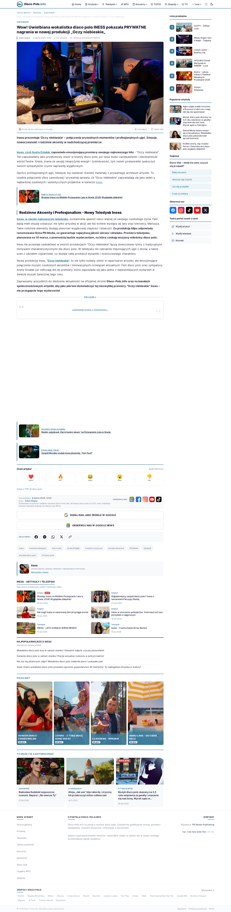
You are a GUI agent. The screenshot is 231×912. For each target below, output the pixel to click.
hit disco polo (48, 555)
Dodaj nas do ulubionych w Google (37, 129)
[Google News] (131, 499)
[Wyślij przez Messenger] (44, 537)
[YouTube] (152, 499)
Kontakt (180, 240)
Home (78, 4)
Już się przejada (180, 186)
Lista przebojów (178, 16)
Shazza (60, 896)
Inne (198, 4)
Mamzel (96, 896)
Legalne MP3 (23, 871)
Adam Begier (24, 38)
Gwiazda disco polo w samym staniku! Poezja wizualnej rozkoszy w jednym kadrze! (60, 656)
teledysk (147, 548)
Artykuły (93, 4)
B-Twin (32, 900)
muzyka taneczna (116, 548)
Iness (99, 182)
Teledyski (111, 4)
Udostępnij (142, 129)
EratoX (21, 896)
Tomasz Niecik (46, 900)
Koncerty (141, 4)
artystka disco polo (27, 555)
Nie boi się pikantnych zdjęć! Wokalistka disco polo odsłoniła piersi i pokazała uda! (60, 661)
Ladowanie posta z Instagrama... (90, 309)
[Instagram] (145, 499)
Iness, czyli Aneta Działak (33, 152)
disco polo (57, 548)
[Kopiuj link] (70, 537)
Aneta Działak (73, 548)
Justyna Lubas (110, 896)
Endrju (135, 896)
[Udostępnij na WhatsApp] (53, 537)
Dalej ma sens (179, 172)
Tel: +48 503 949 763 (198, 831)
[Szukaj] (206, 4)
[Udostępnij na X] (61, 537)
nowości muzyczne (93, 548)
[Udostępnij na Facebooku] (36, 537)
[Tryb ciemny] (211, 4)
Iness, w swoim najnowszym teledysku (42, 219)
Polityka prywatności (198, 909)
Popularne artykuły (180, 99)
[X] (205, 210)
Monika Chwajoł (198, 896)
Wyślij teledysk (183, 233)
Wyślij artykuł (182, 226)
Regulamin (182, 909)
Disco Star (22, 864)
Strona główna (23, 12)
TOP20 (157, 4)
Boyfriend (60, 900)
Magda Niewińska (35, 896)
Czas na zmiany (180, 193)
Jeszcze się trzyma (182, 179)
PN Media (134, 548)
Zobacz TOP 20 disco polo (29, 489)
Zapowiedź (49, 12)
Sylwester (22, 858)
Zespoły (173, 4)
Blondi (86, 896)
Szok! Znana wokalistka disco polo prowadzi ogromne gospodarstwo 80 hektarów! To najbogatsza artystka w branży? (79, 667)
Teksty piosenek (25, 844)
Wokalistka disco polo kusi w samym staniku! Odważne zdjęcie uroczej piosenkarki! (60, 650)
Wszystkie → (207, 890)
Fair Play (125, 896)
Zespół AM (182, 896)
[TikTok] (158, 499)
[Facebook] (138, 499)
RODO (211, 909)
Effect (50, 896)
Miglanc (21, 900)
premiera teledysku (37, 548)
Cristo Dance (73, 896)
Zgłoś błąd (159, 129)
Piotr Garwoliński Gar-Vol (162, 896)
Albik (144, 896)
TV (186, 4)
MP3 (126, 4)
